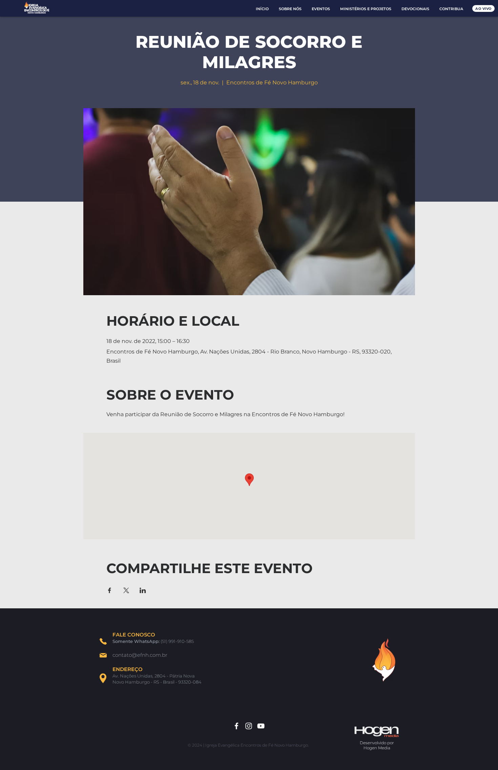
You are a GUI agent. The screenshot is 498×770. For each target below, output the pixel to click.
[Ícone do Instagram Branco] (248, 726)
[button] (290, 9)
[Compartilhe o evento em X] (126, 590)
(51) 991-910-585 (177, 641)
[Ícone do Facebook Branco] (236, 726)
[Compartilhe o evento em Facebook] (109, 590)
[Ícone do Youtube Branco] (260, 726)
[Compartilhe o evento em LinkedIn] (143, 590)
